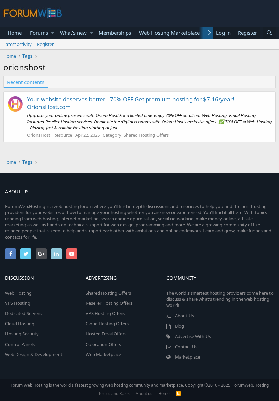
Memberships (115, 32)
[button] (52, 33)
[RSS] (178, 393)
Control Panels (20, 344)
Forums (39, 32)
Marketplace (187, 357)
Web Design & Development (33, 354)
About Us (184, 316)
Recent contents (25, 82)
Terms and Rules (114, 393)
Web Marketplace (103, 354)
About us (144, 393)
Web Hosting (18, 293)
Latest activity (17, 44)
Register (45, 44)
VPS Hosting (17, 303)
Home (14, 32)
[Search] (269, 33)
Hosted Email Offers (106, 334)
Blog (179, 326)
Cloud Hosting (19, 323)
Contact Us (186, 347)
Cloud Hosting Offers (107, 323)
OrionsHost (38, 135)
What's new (73, 32)
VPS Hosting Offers (105, 313)
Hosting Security (22, 334)
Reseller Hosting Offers (109, 303)
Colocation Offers (103, 344)
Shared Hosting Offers (146, 135)
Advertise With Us (193, 336)
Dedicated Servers (23, 313)
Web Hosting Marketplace (169, 32)
